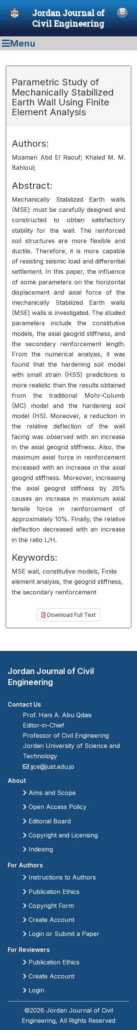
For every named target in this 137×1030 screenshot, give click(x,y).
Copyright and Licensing (62, 835)
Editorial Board (49, 821)
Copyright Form (50, 905)
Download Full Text (71, 614)
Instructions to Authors (61, 877)
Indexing (40, 849)
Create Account (50, 919)
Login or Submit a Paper (63, 934)
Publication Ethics (53, 891)
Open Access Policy (56, 807)
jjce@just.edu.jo (51, 766)
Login (35, 990)
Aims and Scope (51, 792)
